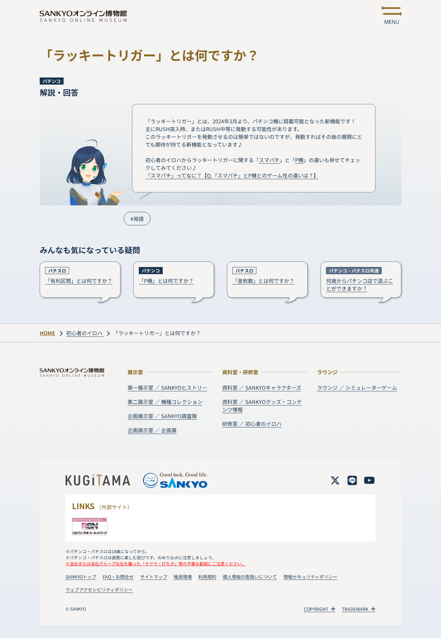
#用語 (137, 218)
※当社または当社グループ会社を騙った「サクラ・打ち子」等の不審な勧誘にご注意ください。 (156, 564)
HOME (47, 333)
